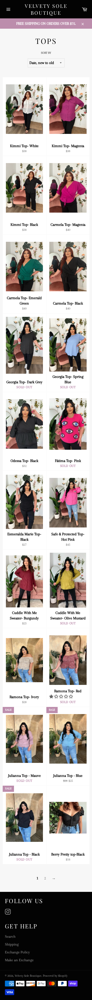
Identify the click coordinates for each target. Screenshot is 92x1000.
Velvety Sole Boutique (46, 9)
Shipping (12, 944)
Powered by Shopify (55, 975)
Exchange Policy (17, 952)
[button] (61, 696)
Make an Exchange (19, 960)
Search (10, 936)
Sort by (46, 52)
